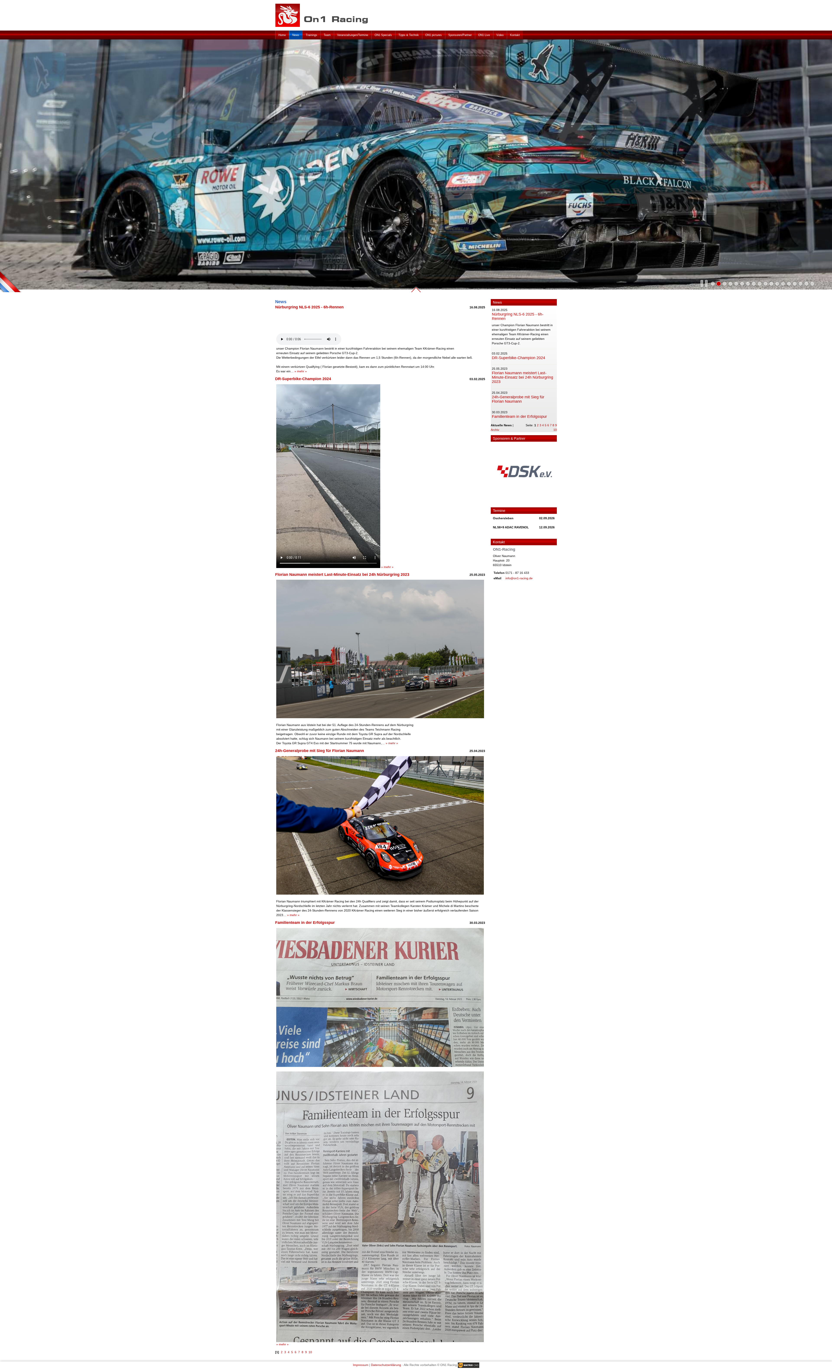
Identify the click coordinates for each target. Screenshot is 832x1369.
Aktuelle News (501, 425)
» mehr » (300, 371)
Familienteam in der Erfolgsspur (519, 416)
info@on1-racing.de (519, 578)
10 (555, 429)
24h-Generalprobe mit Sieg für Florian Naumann (518, 399)
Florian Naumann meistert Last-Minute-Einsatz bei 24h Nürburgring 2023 (522, 377)
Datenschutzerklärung (386, 1365)
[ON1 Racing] (324, 15)
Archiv (495, 429)
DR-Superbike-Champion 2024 (518, 358)
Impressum (360, 1365)
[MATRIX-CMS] (468, 1365)
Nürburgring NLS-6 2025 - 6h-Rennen (517, 316)
